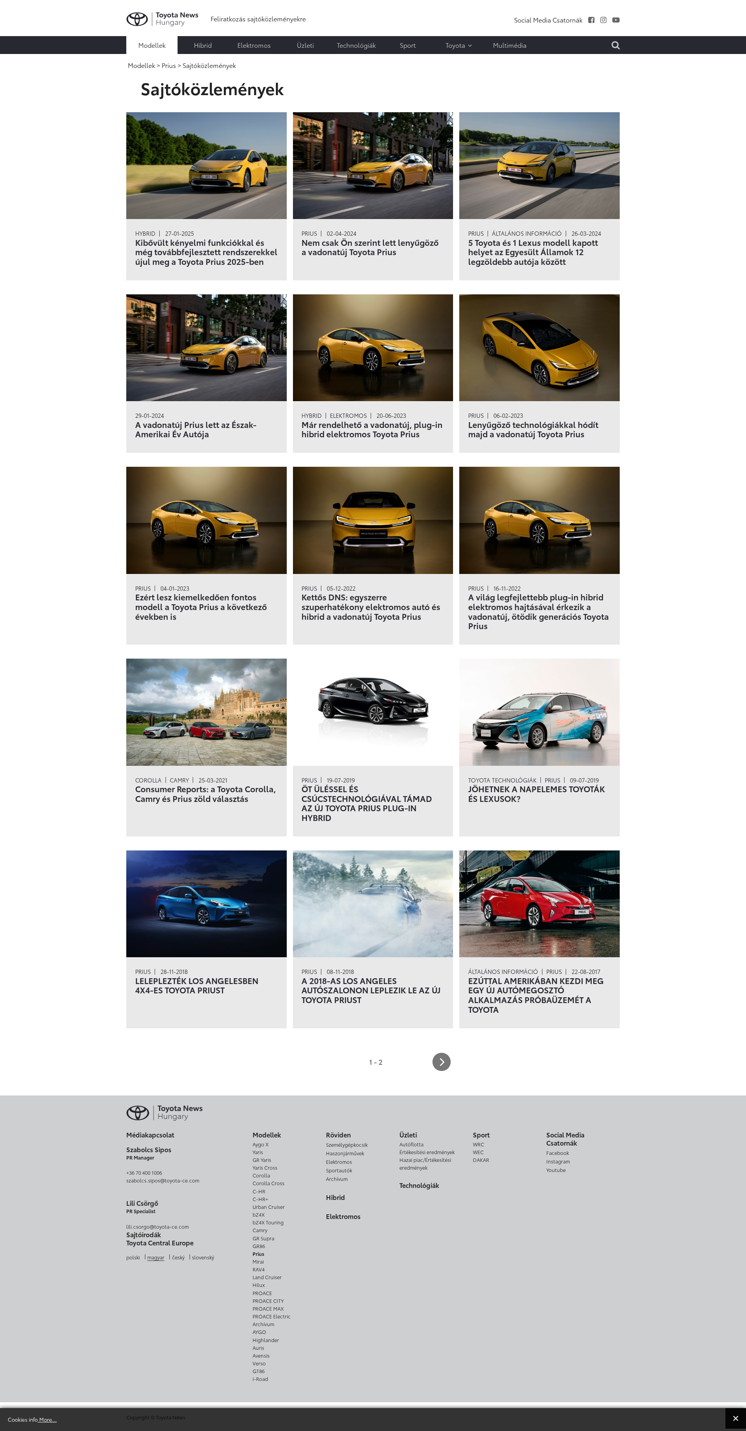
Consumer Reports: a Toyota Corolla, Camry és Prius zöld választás (205, 793)
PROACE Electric (272, 1316)
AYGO (259, 1331)
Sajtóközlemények (22, 11)
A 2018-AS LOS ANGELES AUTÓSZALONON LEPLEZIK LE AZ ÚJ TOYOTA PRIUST (371, 990)
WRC (478, 1144)
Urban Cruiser (269, 1206)
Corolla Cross (268, 1182)
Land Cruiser (267, 1276)
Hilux (259, 1284)
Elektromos (348, 415)
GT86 (259, 1370)
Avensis (261, 1355)
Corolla (148, 780)
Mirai (258, 1261)
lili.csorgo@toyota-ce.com (157, 1226)
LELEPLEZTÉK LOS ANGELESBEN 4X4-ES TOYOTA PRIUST (196, 985)
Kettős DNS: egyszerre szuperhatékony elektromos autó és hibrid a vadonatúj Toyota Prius (371, 606)
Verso (259, 1363)
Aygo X (260, 1144)
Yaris (258, 1151)
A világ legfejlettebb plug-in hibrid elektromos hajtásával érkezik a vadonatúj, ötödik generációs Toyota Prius (538, 611)
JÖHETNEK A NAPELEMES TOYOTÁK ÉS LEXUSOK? (536, 793)
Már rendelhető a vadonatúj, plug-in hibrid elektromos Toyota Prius (372, 429)
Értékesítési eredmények (427, 1151)
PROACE (262, 1292)
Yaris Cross (265, 1167)
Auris (258, 1347)
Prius (309, 233)
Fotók (22, 22)
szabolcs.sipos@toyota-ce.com (162, 1180)
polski (133, 1257)
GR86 (259, 1245)
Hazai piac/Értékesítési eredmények (425, 1163)
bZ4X (259, 1214)
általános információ (527, 233)
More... (47, 1419)
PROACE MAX (268, 1308)
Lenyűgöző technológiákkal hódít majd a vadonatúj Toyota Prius (533, 429)
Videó (22, 32)
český (178, 1257)
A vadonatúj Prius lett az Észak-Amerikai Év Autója (195, 429)
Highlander (266, 1339)
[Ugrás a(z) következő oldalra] (441, 1062)
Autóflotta (411, 1144)
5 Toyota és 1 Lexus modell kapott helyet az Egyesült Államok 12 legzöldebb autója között (533, 251)
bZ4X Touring (268, 1222)
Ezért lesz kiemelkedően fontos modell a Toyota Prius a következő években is (201, 606)
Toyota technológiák (502, 780)
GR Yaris (262, 1159)
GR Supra (263, 1238)
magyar (155, 1257)
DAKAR (481, 1159)
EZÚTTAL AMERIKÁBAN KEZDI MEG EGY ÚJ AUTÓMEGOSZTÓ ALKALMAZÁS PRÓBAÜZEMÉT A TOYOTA (536, 995)
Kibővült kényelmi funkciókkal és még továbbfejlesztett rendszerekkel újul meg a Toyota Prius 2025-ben (206, 251)
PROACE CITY (268, 1300)
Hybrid (145, 233)
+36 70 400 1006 (144, 1172)
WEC (478, 1151)
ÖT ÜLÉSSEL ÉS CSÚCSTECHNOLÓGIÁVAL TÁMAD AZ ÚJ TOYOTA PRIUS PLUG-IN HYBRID (367, 803)
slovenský (203, 1257)
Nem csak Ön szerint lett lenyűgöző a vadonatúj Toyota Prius (370, 246)
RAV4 (259, 1269)
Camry (179, 780)
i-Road (260, 1378)
